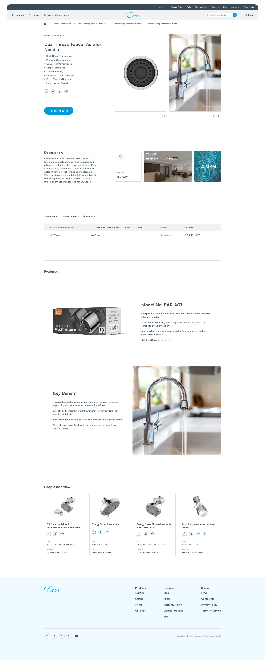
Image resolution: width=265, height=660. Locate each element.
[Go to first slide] (164, 116)
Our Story (162, 7)
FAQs (189, 7)
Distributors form (201, 7)
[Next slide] (218, 116)
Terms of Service (211, 610)
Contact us (235, 7)
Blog (225, 7)
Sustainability (249, 7)
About (167, 598)
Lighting (140, 592)
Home (138, 604)
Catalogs (215, 7)
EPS (166, 616)
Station (139, 598)
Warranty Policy (176, 7)
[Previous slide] (159, 116)
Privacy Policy (209, 604)
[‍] (52, 592)
